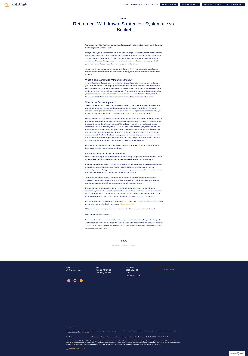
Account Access (169, 269)
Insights (146, 4)
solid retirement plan (127, 204)
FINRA (94, 331)
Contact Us (154, 4)
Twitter (124, 245)
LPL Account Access (169, 4)
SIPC (97, 331)
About (126, 4)
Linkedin (133, 245)
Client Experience (136, 4)
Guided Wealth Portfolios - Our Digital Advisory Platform (223, 4)
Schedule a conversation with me (148, 201)
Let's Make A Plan (70, 327)
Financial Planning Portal (190, 4)
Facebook (115, 245)
